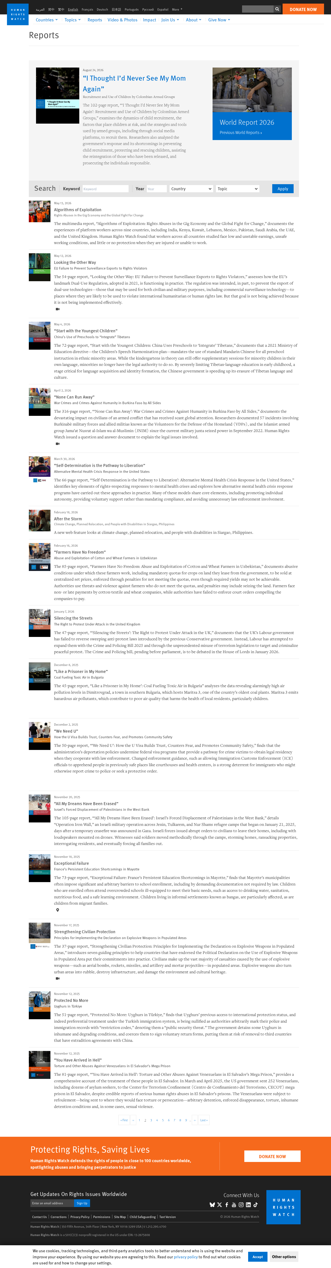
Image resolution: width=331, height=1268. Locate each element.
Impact (149, 19)
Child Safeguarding (143, 1217)
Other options (284, 1256)
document (127, 436)
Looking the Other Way (75, 262)
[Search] (277, 9)
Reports (95, 19)
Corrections (59, 1217)
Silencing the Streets (73, 618)
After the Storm (68, 518)
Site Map (120, 1217)
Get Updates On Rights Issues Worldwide (78, 1194)
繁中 (61, 9)
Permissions (101, 1217)
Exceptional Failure (71, 863)
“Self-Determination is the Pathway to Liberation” (99, 465)
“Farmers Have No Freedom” (80, 552)
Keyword (71, 188)
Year (140, 188)
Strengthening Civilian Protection (85, 931)
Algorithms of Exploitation (78, 209)
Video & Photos (123, 19)
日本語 (116, 9)
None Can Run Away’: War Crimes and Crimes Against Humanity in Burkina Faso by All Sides (175, 411)
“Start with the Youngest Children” (86, 330)
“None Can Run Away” (74, 397)
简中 (51, 9)
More (178, 9)
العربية (40, 9)
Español (162, 9)
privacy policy (186, 1256)
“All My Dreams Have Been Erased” (86, 803)
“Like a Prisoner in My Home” (81, 671)
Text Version (167, 1217)
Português (132, 9)
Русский (148, 9)
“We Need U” (66, 731)
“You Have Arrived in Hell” (78, 1060)
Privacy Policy (79, 1217)
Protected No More (71, 1000)
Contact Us (39, 1217)
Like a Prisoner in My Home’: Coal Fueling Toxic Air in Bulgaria (147, 685)
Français (87, 9)
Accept (258, 1256)
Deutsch (102, 9)
